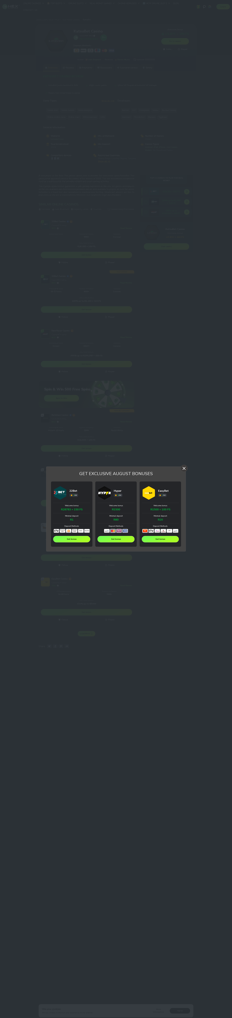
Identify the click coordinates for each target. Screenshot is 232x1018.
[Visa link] (125, 531)
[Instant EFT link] (107, 531)
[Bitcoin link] (68, 531)
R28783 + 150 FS (72, 509)
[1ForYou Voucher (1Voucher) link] (145, 531)
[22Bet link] (60, 493)
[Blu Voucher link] (157, 531)
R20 (160, 519)
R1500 (116, 509)
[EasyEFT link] (163, 531)
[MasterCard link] (113, 531)
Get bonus (72, 539)
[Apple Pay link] (56, 531)
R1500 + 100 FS (160, 509)
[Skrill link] (119, 531)
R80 (116, 519)
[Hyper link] (104, 493)
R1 (71, 519)
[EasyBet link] (149, 493)
